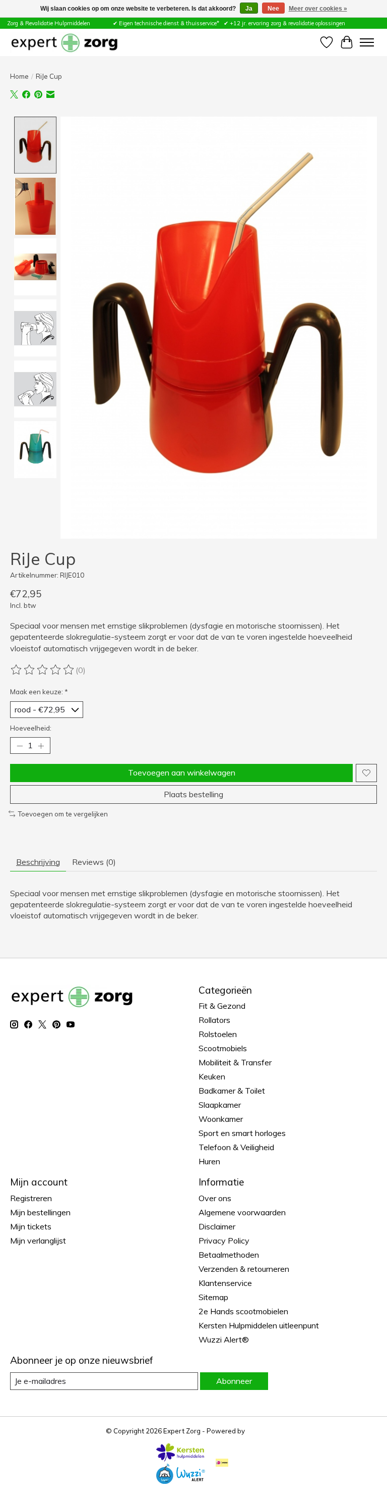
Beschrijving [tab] (38, 862)
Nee (273, 8)
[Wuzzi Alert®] (180, 1481)
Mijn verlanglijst (38, 1240)
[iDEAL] (222, 1463)
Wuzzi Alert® (224, 1339)
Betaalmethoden (229, 1255)
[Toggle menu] (367, 42)
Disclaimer (217, 1226)
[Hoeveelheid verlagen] (19, 745)
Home (19, 76)
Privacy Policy (224, 1240)
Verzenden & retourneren (244, 1269)
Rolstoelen (218, 1034)
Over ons (215, 1198)
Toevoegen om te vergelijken (63, 814)
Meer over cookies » (318, 8)
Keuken (212, 1076)
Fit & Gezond (222, 1006)
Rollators (214, 1020)
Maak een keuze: (39, 692)
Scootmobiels (223, 1048)
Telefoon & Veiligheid (236, 1147)
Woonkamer (221, 1119)
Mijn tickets (30, 1226)
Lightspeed (264, 1431)
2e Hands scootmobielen (243, 1311)
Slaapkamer (220, 1105)
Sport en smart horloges (242, 1133)
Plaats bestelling (193, 794)
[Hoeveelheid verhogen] (40, 745)
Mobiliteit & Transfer (235, 1062)
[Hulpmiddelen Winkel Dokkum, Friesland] (64, 42)
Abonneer (234, 1381)
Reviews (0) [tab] (94, 862)
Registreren (31, 1198)
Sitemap (213, 1297)
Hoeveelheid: (30, 728)
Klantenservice (225, 1283)
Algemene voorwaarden (242, 1212)
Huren (209, 1161)
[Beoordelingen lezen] (43, 670)
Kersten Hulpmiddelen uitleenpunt (259, 1325)
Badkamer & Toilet (232, 1091)
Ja (248, 8)
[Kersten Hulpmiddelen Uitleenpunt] (180, 1459)
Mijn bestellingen (40, 1212)
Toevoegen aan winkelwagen (181, 772)
